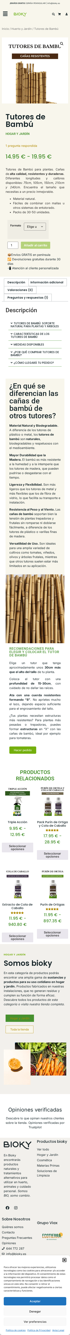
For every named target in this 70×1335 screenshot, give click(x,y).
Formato (15, 225)
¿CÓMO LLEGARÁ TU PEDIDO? (34, 363)
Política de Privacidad (38, 1330)
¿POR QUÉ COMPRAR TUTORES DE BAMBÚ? (35, 353)
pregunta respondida (21, 146)
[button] (64, 1260)
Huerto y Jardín (21, 29)
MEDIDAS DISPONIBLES (29, 344)
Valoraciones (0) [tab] (20, 290)
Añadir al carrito (35, 245)
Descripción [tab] (16, 282)
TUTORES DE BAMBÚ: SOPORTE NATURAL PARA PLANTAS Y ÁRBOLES (35, 324)
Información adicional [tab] (46, 282)
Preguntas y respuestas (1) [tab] (27, 298)
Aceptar (35, 1301)
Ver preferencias (35, 1321)
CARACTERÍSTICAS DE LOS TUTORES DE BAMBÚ (30, 335)
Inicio (5, 29)
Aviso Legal (58, 1330)
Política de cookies (16, 1330)
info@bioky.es (53, 3)
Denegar (35, 1311)
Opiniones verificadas (35, 1110)
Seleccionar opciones (17, 847)
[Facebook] (7, 1208)
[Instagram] (16, 1208)
